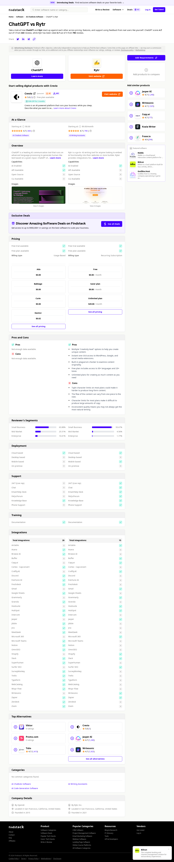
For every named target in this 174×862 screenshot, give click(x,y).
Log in (148, 9)
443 (29, 131)
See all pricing (38, 326)
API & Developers (111, 839)
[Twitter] (18, 39)
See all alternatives (95, 758)
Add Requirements (144, 57)
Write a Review (102, 9)
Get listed (159, 9)
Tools (107, 836)
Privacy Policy (33, 858)
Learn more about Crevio (65, 108)
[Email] (29, 39)
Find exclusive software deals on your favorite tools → (99, 2)
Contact (12, 835)
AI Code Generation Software (25, 788)
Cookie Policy (14, 858)
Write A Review (46, 842)
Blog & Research (111, 830)
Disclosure (57, 858)
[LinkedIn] (23, 39)
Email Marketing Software (82, 836)
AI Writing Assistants (77, 135)
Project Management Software (84, 833)
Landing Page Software (81, 842)
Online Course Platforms (82, 845)
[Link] (34, 39)
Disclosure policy (127, 50)
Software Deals (46, 833)
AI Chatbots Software (21, 135)
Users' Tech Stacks (48, 839)
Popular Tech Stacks (48, 836)
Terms (23, 858)
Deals (133, 9)
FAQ (10, 838)
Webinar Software (79, 839)
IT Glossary (109, 833)
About (11, 832)
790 (86, 131)
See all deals (114, 224)
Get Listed (140, 830)
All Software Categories (81, 848)
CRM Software (78, 830)
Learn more (55, 158)
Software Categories (48, 830)
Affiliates (12, 841)
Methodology (140, 50)
